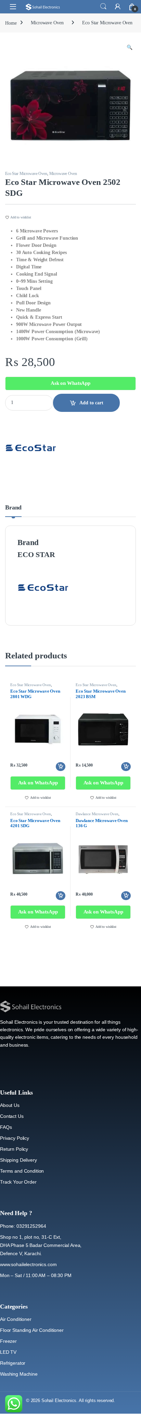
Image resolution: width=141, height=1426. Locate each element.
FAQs (6, 1127)
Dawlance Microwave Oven (97, 814)
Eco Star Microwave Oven (107, 22)
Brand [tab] (13, 507)
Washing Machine (19, 1374)
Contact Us (12, 1116)
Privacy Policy (14, 1138)
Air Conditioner (15, 1319)
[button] (129, 47)
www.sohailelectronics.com (28, 1264)
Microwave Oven (47, 22)
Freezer (8, 1341)
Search (103, 6)
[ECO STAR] (30, 448)
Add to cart (91, 402)
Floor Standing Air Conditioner (32, 1330)
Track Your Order (18, 1182)
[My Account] (117, 6)
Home (10, 22)
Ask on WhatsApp (70, 383)
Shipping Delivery (18, 1160)
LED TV (8, 1352)
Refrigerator (12, 1363)
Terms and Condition (22, 1171)
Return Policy (14, 1149)
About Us (10, 1105)
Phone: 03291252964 (23, 1226)
